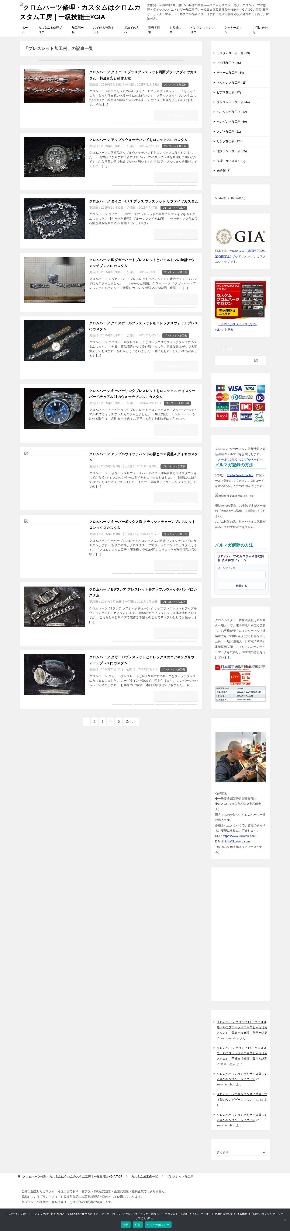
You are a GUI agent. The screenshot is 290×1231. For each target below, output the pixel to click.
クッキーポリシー (233, 30)
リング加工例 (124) (230, 141)
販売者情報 (154, 30)
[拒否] (285, 1220)
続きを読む (175, 115)
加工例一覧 (78, 30)
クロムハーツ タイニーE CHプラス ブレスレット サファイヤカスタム (143, 201)
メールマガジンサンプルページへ (240, 459)
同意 (126, 1224)
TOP (72, 1176)
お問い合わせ (260, 30)
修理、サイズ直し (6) (231, 161)
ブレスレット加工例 (175, 84)
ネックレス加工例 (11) (231, 82)
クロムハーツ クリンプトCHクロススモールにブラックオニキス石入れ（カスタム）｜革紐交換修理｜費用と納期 (242, 1027)
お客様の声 (175, 30)
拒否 (138, 1224)
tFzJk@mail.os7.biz (240, 475)
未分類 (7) (223, 170)
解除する (241, 585)
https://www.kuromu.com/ (239, 836)
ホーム (25, 30)
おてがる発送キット (103, 30)
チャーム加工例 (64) (230, 72)
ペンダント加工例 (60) (232, 121)
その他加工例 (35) (229, 63)
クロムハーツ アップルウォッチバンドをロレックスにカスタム (138, 140)
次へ (129, 721)
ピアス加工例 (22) (229, 92)
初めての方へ (131, 30)
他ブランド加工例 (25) (232, 151)
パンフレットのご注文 (202, 30)
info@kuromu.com (237, 841)
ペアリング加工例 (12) (232, 112)
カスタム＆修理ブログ (50, 30)
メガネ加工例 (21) (229, 131)
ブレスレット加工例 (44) (233, 102)
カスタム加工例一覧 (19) (233, 53)
